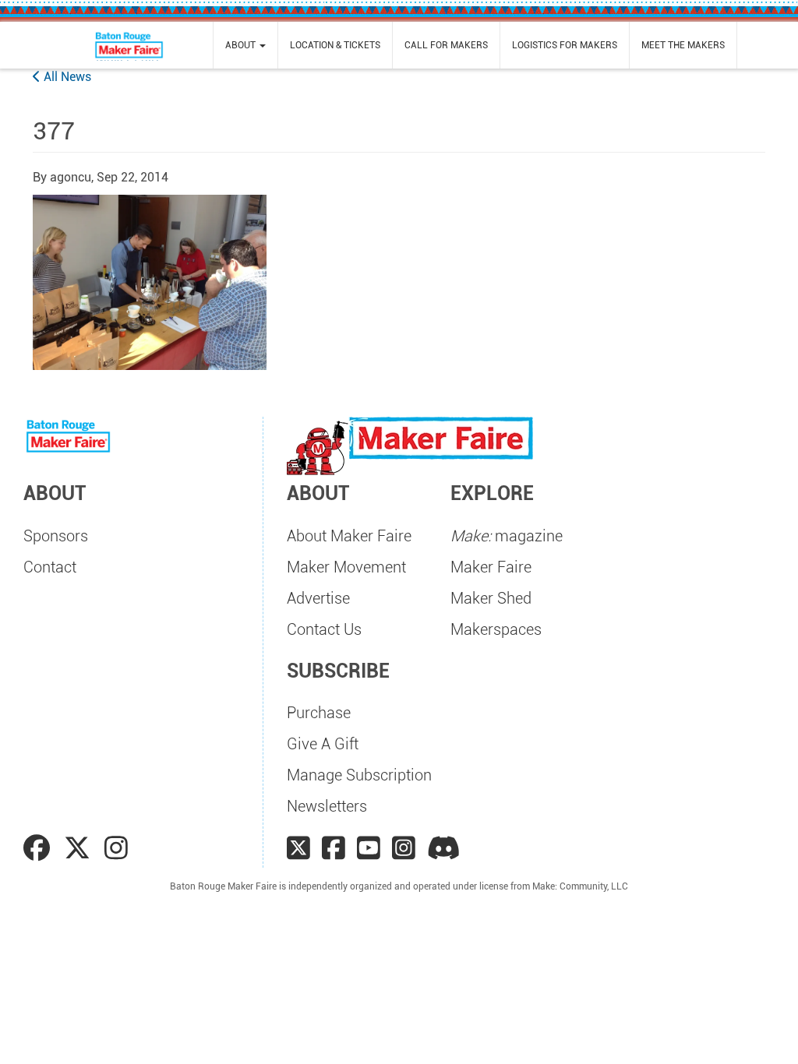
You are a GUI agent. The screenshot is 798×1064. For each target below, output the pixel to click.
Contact (49, 567)
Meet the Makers (683, 45)
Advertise (318, 598)
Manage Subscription (359, 775)
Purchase (319, 712)
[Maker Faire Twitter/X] (298, 848)
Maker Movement (346, 567)
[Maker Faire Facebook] (333, 848)
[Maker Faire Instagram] (403, 848)
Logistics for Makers (564, 45)
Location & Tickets (335, 45)
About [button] (241, 45)
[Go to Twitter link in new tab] (80, 848)
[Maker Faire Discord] (444, 848)
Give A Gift (322, 744)
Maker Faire (490, 567)
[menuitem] (245, 45)
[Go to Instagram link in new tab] (116, 848)
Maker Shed (490, 598)
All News (66, 76)
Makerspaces (496, 629)
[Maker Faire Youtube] (368, 848)
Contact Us (324, 629)
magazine (506, 536)
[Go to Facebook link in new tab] (39, 848)
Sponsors (55, 536)
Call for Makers (446, 45)
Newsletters (327, 806)
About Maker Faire (349, 536)
